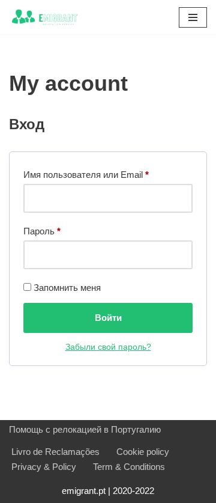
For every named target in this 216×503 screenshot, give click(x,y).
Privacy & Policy (43, 467)
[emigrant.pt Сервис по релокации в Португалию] (45, 17)
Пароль (42, 230)
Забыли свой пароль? (108, 347)
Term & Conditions (129, 467)
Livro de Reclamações (55, 452)
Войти (108, 317)
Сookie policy (142, 452)
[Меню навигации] (193, 17)
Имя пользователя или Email (86, 174)
